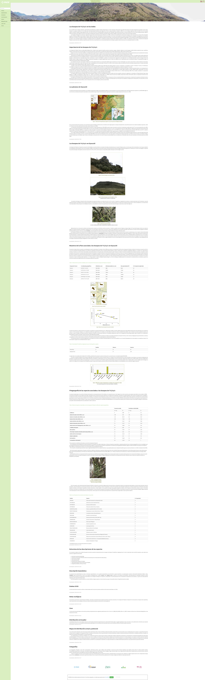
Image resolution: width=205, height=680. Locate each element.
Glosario (2, 19)
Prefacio (2, 10)
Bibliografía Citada (4, 21)
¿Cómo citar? (3, 23)
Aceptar (111, 677)
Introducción (3, 14)
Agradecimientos (4, 12)
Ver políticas (107, 677)
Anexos (2, 25)
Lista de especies (4, 17)
